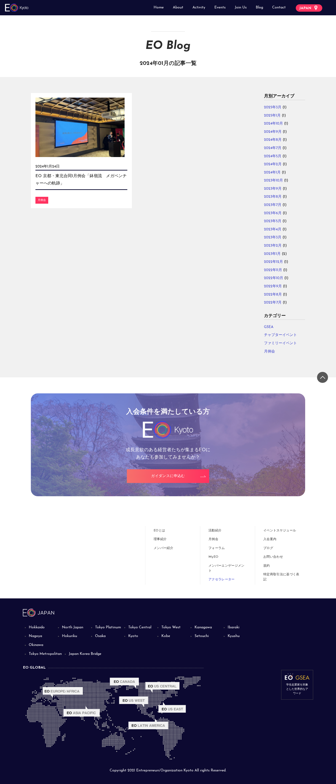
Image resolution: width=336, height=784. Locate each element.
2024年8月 (273, 140)
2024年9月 (273, 132)
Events (220, 7)
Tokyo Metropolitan (45, 654)
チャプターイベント (280, 335)
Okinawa (36, 645)
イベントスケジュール (279, 530)
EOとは (159, 530)
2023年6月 (273, 213)
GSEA (268, 327)
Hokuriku (69, 636)
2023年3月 (272, 237)
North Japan (72, 627)
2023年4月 (272, 229)
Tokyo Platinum (108, 627)
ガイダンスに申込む (168, 476)
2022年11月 (273, 270)
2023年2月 (273, 246)
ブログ (268, 548)
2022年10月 (273, 278)
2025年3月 (272, 107)
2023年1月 (272, 254)
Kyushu (234, 636)
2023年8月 (273, 197)
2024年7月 (272, 148)
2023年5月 (272, 221)
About (178, 7)
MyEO (213, 557)
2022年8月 (273, 294)
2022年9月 (273, 286)
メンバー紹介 (163, 548)
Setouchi (202, 636)
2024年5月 (272, 156)
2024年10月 (273, 123)
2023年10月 (273, 180)
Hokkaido (37, 627)
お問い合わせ (273, 557)
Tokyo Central (139, 627)
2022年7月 (273, 302)
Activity (198, 7)
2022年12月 (273, 262)
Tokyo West (171, 627)
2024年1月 (272, 172)
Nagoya (35, 636)
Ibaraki (233, 627)
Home (159, 7)
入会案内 (269, 539)
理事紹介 (160, 539)
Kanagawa (203, 627)
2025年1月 (272, 115)
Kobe (165, 636)
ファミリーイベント (280, 343)
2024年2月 (273, 164)
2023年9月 (273, 189)
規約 (266, 566)
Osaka (100, 636)
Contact (279, 7)
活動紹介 (214, 530)
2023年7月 (272, 205)
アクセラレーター (221, 579)
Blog (259, 7)
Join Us (241, 7)
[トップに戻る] (322, 377)
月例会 (42, 200)
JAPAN (305, 8)
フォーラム (216, 548)
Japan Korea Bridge (85, 654)
